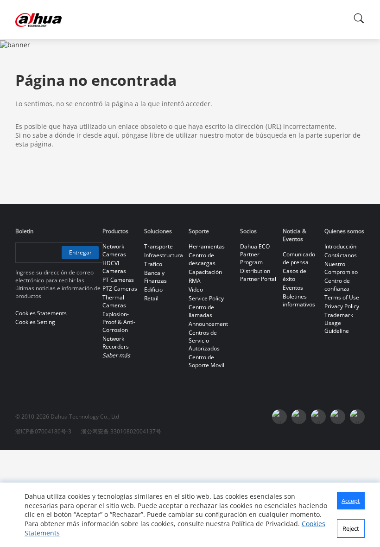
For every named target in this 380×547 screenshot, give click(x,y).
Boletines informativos (299, 300)
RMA (195, 281)
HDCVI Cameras (114, 267)
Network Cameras (114, 250)
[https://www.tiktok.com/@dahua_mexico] (337, 416)
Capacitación (205, 272)
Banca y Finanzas (155, 277)
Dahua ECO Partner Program (255, 254)
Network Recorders (115, 342)
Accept (351, 500)
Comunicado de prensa (299, 258)
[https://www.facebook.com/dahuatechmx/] (279, 416)
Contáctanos (340, 255)
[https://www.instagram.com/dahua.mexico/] (298, 416)
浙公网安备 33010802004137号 (121, 431)
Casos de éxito (294, 275)
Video (196, 289)
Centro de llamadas (201, 311)
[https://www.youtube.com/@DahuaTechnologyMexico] (357, 416)
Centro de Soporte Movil (206, 361)
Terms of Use (341, 297)
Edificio (153, 289)
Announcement (208, 324)
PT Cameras (118, 280)
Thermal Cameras (114, 301)
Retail (151, 298)
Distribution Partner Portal (258, 275)
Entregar (80, 252)
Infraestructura (163, 255)
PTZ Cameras (119, 289)
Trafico (153, 264)
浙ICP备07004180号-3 (43, 431)
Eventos (293, 288)
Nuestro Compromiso (341, 268)
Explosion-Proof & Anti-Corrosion (118, 322)
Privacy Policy (341, 306)
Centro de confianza (337, 285)
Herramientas (207, 246)
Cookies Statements (41, 313)
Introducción (340, 246)
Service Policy (206, 298)
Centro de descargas (202, 259)
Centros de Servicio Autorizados (204, 340)
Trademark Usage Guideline (338, 323)
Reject (350, 528)
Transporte (158, 246)
